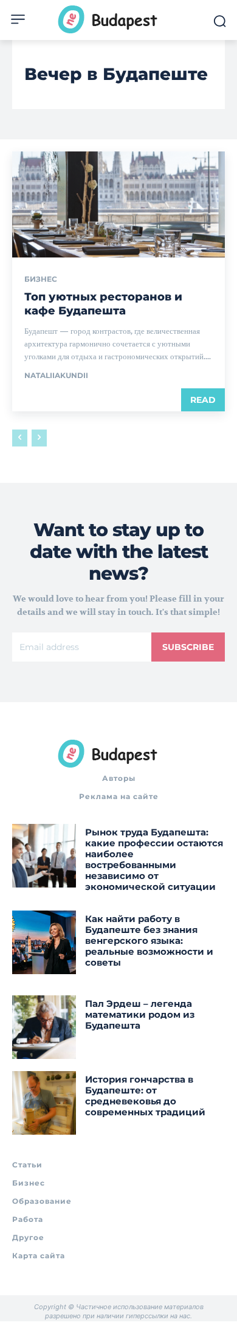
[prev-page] (19, 438)
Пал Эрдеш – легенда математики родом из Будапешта (139, 1014)
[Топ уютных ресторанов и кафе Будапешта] (118, 204)
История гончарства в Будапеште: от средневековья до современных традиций (145, 1096)
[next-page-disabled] (39, 438)
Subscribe (188, 647)
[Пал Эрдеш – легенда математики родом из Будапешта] (44, 1027)
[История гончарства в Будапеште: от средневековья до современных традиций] (44, 1103)
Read (203, 399)
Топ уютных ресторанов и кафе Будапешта (103, 303)
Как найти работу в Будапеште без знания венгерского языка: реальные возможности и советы (149, 940)
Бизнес (40, 279)
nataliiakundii (56, 375)
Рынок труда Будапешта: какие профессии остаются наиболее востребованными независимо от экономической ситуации (154, 859)
